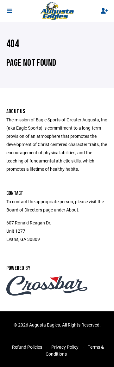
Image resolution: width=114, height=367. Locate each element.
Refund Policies (27, 347)
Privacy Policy (65, 347)
